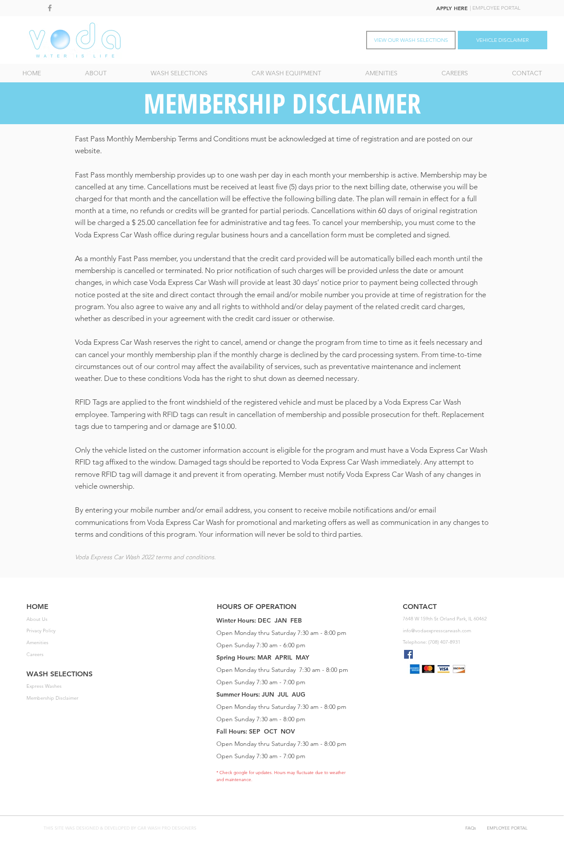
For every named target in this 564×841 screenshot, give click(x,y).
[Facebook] (49, 8)
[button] (179, 73)
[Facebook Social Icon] (408, 654)
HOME (37, 606)
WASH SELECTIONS (59, 674)
